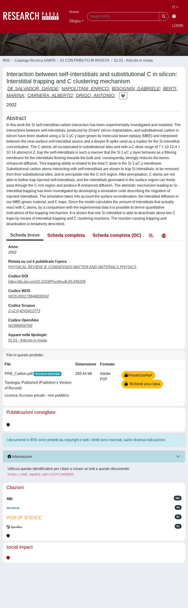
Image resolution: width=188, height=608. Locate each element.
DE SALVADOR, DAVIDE (32, 88)
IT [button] (173, 7)
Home (74, 12)
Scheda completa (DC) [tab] (117, 235)
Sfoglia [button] (75, 21)
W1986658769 (20, 326)
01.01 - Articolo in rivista (133, 60)
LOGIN (177, 26)
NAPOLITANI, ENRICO (85, 88)
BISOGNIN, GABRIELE (136, 88)
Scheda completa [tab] (66, 235)
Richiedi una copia (144, 384)
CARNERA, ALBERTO (50, 95)
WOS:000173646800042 (28, 296)
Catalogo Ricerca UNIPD (34, 60)
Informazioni (21, 457)
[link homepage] (33, 16)
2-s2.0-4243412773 (24, 311)
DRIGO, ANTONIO (95, 95)
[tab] (151, 235)
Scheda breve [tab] (25, 235)
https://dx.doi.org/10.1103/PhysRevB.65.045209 (47, 282)
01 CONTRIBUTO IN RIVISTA (84, 60)
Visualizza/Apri (140, 375)
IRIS (6, 60)
